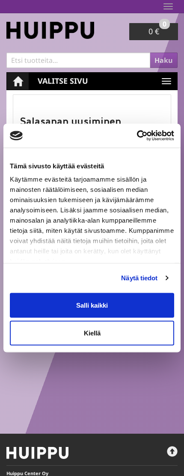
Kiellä (92, 333)
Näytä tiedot (139, 278)
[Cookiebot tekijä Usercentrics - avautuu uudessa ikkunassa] (136, 135)
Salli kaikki (92, 305)
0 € (157, 29)
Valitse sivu (63, 81)
